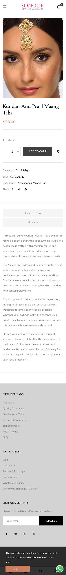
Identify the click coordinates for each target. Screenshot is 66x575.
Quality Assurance (13, 408)
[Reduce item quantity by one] (5, 151)
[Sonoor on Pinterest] (15, 533)
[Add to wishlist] (58, 151)
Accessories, (25, 182)
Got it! (17, 568)
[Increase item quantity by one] (18, 151)
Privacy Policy (10, 431)
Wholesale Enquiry (13, 482)
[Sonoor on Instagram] (24, 533)
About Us (8, 402)
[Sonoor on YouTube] (34, 533)
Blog (5, 459)
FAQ (5, 437)
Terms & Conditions (14, 419)
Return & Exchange (14, 471)
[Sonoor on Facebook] (6, 533)
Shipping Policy (11, 425)
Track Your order (12, 476)
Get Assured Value (14, 414)
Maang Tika (39, 182)
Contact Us (9, 465)
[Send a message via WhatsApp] (60, 569)
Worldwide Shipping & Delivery (20, 488)
